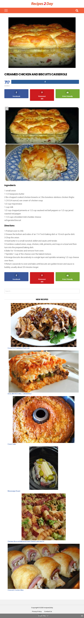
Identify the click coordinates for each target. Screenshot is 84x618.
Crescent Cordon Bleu (16, 590)
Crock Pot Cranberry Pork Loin (19, 348)
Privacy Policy (37, 611)
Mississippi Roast (14, 491)
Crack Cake (12, 444)
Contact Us (48, 611)
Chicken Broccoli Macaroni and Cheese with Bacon (26, 541)
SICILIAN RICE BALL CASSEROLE (20, 394)
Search (77, 10)
